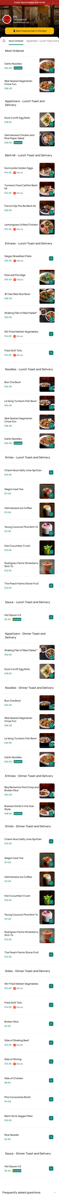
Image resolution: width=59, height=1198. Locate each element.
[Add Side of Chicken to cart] (51, 1080)
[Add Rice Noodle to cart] (51, 1137)
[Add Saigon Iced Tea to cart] (51, 495)
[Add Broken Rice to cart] (51, 1024)
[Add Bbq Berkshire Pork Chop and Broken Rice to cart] (51, 795)
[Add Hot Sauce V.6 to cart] (51, 617)
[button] (3, 41)
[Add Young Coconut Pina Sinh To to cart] (51, 533)
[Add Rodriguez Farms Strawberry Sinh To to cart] (51, 571)
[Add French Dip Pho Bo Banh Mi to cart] (51, 212)
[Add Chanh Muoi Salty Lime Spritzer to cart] (51, 472)
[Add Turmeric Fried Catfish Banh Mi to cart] (51, 193)
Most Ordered (16, 40)
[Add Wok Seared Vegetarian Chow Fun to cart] (51, 89)
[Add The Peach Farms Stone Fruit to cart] (51, 585)
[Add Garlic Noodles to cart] (51, 70)
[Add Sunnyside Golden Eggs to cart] (51, 174)
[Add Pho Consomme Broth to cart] (51, 1099)
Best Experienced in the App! (29, 30)
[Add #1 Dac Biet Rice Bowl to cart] (51, 300)
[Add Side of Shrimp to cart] (51, 1061)
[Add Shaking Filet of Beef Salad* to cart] (51, 319)
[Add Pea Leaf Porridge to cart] (51, 281)
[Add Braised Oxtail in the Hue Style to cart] (51, 814)
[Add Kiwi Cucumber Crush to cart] (51, 552)
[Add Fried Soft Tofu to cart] (51, 353)
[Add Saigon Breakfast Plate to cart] (51, 258)
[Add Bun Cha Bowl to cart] (51, 388)
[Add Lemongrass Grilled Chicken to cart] (51, 231)
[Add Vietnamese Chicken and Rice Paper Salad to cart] (51, 143)
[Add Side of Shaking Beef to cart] (51, 1042)
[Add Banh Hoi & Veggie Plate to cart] (51, 1118)
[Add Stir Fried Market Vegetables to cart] (51, 334)
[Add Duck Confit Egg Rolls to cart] (51, 124)
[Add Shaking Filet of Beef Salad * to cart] (51, 656)
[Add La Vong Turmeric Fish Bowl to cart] (51, 407)
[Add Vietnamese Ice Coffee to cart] (51, 514)
